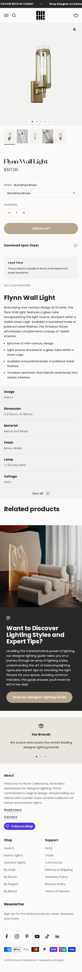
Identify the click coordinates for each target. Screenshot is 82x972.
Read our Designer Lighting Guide (39, 697)
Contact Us (53, 862)
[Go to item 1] (9, 137)
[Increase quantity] (24, 213)
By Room (10, 877)
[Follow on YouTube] (37, 936)
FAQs (48, 848)
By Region (11, 884)
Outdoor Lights (15, 862)
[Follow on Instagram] (17, 936)
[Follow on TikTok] (47, 936)
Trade (49, 855)
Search (9, 848)
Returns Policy (55, 884)
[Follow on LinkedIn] (57, 936)
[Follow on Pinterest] (27, 936)
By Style (10, 870)
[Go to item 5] (60, 137)
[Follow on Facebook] (6, 936)
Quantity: (11, 204)
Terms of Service (57, 891)
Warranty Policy (56, 877)
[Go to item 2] (22, 137)
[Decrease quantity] (9, 213)
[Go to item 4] (47, 137)
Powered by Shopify (50, 960)
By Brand (10, 891)
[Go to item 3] (35, 137)
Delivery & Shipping (59, 870)
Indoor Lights (13, 855)
